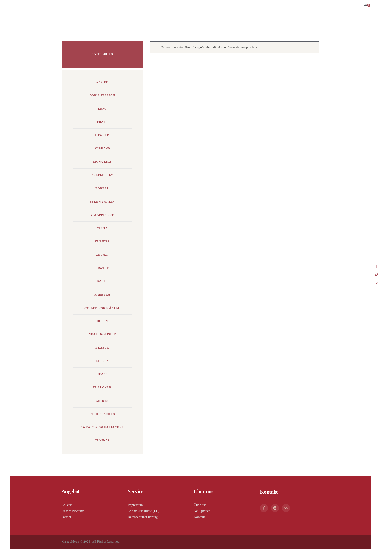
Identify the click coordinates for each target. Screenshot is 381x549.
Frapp (102, 121)
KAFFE (102, 281)
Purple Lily (102, 175)
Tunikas (102, 440)
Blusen (102, 361)
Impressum (135, 505)
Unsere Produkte (73, 511)
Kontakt (199, 517)
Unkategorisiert (102, 334)
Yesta (102, 228)
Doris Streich (102, 95)
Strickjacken (102, 414)
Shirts (102, 400)
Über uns (200, 505)
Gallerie (67, 505)
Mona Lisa (102, 161)
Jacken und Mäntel (102, 307)
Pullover (102, 387)
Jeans (102, 374)
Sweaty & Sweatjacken (102, 427)
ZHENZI (102, 254)
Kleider (102, 241)
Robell (102, 188)
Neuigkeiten (202, 511)
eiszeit (102, 268)
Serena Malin (102, 201)
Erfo (102, 108)
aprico (102, 82)
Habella (102, 294)
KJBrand (102, 148)
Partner (66, 517)
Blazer (102, 347)
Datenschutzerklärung (143, 517)
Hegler (102, 135)
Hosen (102, 321)
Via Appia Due (102, 214)
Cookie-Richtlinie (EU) (143, 511)
